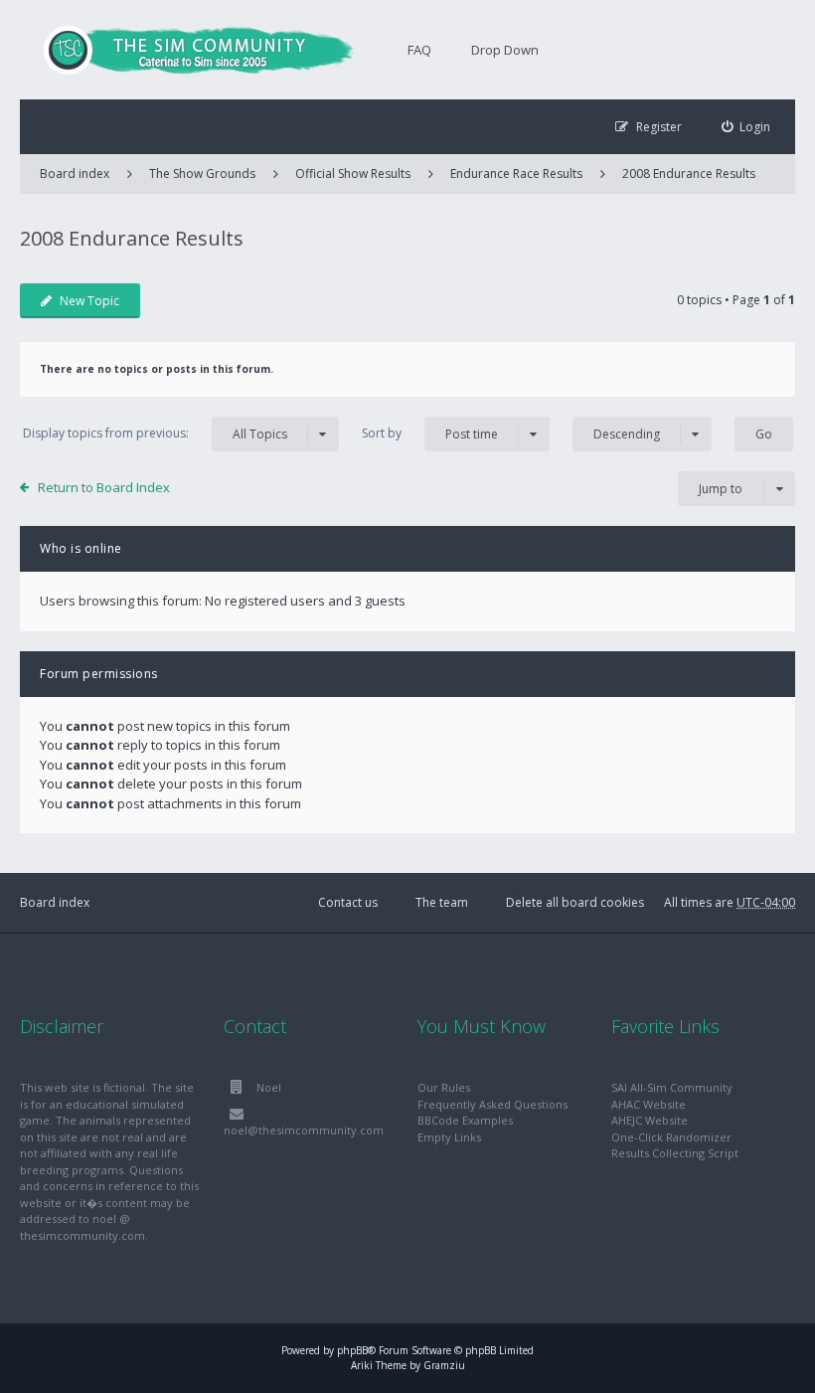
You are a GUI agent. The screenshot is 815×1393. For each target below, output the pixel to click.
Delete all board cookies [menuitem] (575, 902)
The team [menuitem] (441, 902)
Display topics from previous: (155, 433)
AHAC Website (648, 1104)
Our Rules (443, 1087)
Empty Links (449, 1137)
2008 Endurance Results (688, 173)
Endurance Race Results (516, 173)
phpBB (352, 1350)
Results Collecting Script (674, 1152)
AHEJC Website (649, 1120)
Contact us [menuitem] (348, 902)
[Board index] (189, 50)
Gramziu (444, 1365)
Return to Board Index (104, 487)
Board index (54, 902)
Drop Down (505, 50)
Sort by (430, 433)
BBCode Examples (465, 1120)
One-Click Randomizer (671, 1137)
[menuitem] (746, 126)
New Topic (89, 300)
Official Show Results (352, 173)
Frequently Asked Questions (492, 1104)
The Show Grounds (202, 173)
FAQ (419, 50)
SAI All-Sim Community (672, 1087)
